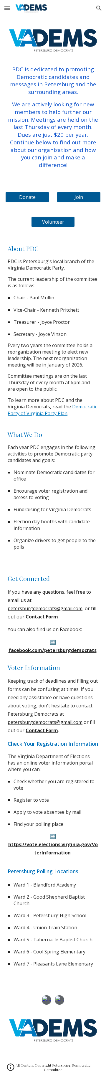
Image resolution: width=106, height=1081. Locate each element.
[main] (53, 117)
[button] (7, 8)
